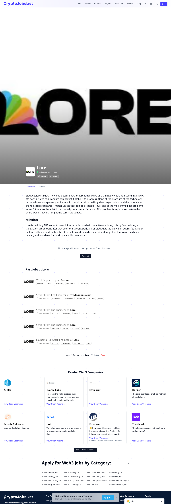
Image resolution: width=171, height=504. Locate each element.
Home (67, 355)
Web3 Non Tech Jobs (95, 472)
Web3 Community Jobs (119, 480)
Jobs (79, 3)
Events (130, 3)
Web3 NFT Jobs (115, 472)
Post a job (85, 256)
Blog (139, 3)
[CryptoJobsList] (18, 3)
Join (109, 497)
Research (119, 3)
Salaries (97, 3)
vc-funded (99, 440)
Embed (96, 355)
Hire (164, 4)
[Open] (161, 501)
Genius (65, 280)
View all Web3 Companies (85, 450)
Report (103, 355)
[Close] (116, 497)
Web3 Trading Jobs (72, 484)
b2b (91, 440)
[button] (144, 501)
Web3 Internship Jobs (51, 480)
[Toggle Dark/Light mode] (145, 3)
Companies (78, 355)
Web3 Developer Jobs (73, 476)
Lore (73, 310)
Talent (88, 3)
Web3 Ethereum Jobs (118, 484)
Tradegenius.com (80, 295)
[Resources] (151, 3)
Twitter (55, 176)
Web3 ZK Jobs (92, 484)
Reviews (41, 186)
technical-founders (113, 440)
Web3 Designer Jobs (51, 484)
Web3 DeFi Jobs (116, 476)
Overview (31, 186)
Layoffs (108, 3)
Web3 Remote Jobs (50, 472)
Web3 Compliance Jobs (96, 480)
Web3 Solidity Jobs (50, 476)
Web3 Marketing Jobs (96, 476)
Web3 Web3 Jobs (71, 472)
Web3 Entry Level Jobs (74, 480)
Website (43, 176)
